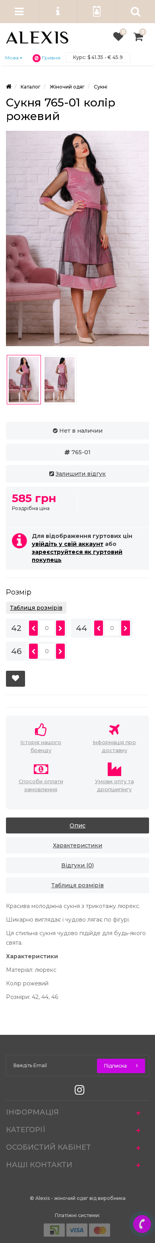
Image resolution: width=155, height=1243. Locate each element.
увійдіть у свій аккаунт (67, 544)
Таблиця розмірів (36, 607)
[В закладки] (15, 679)
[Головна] (9, 87)
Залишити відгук (81, 473)
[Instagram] (77, 1092)
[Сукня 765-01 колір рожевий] (77, 238)
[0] (118, 38)
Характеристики (77, 845)
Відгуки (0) (77, 865)
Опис (77, 825)
